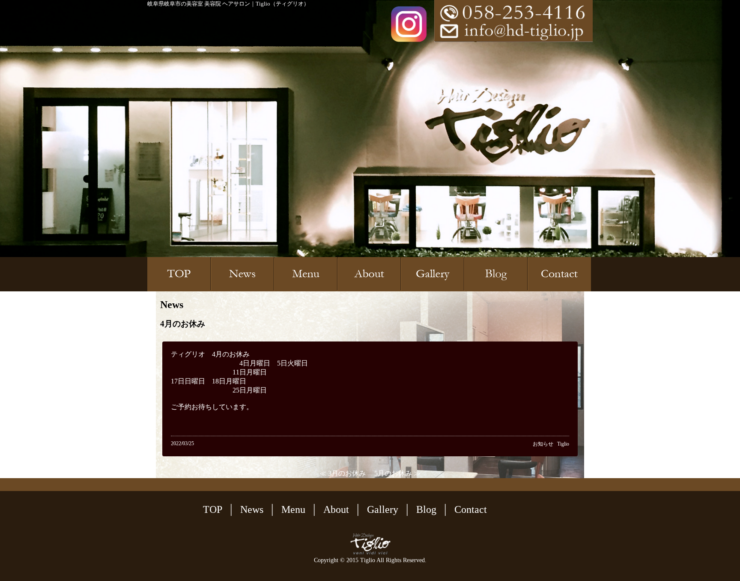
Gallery (382, 509)
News (251, 509)
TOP (212, 509)
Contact (470, 509)
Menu (293, 509)
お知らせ (543, 444)
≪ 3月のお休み (342, 473)
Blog (426, 509)
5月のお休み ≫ (397, 473)
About (336, 509)
